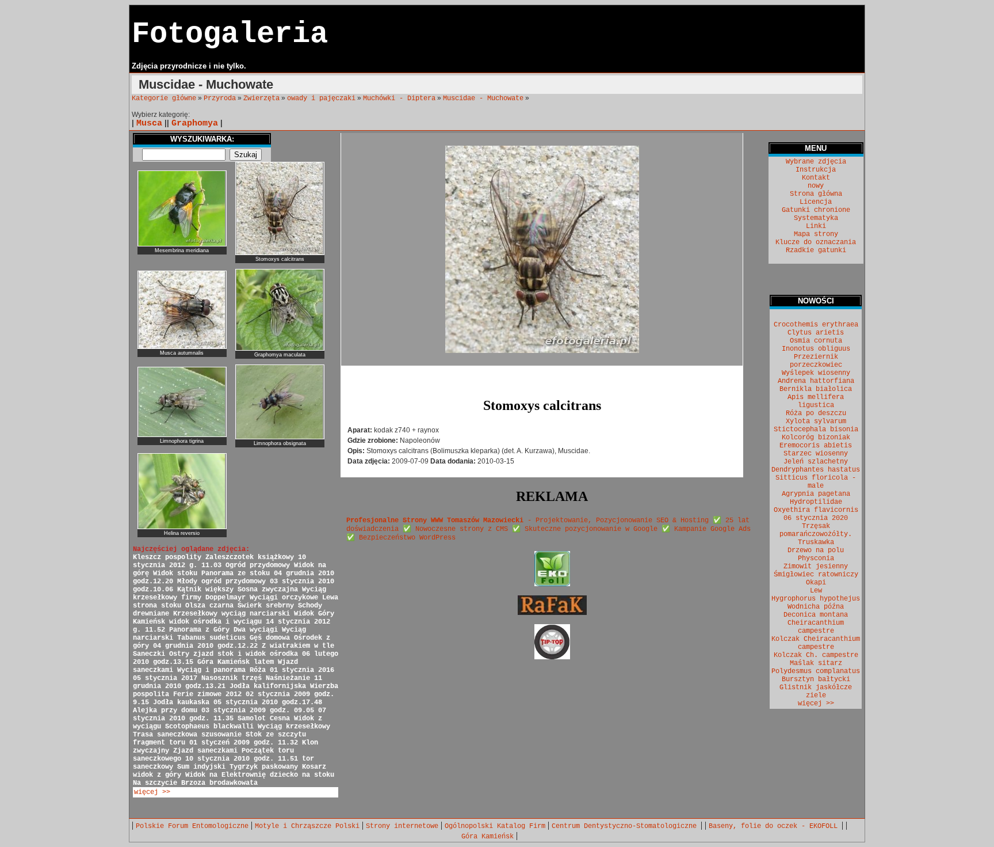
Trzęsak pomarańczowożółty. (815, 530)
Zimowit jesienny (815, 567)
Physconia (816, 558)
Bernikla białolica (815, 389)
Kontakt (816, 178)
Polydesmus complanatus (815, 671)
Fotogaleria (230, 34)
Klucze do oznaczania (815, 242)
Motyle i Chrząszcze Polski (307, 826)
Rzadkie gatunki (816, 250)
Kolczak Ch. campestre (816, 655)
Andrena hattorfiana (816, 381)
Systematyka (816, 218)
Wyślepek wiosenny (816, 373)
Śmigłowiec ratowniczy (816, 575)
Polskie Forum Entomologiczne (192, 826)
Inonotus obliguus (816, 349)
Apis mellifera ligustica (815, 401)
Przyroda (220, 98)
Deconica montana (815, 615)
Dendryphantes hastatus (815, 470)
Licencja (816, 202)
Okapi (816, 583)
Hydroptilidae (816, 502)
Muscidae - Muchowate (483, 98)
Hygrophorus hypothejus (815, 599)
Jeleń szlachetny (815, 462)
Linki (816, 226)
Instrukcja (816, 170)
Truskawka (816, 542)
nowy (816, 186)
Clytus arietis (815, 333)
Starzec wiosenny (815, 454)
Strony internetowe (402, 826)
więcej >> (152, 792)
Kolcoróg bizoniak (816, 438)
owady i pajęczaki (321, 98)
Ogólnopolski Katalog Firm (495, 826)
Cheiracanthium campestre (815, 627)
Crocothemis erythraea (816, 325)
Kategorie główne (164, 98)
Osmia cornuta (816, 341)
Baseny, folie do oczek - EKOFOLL (775, 826)
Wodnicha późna (815, 607)
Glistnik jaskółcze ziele (815, 691)
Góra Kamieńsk (487, 837)
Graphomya (194, 123)
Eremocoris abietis (815, 446)
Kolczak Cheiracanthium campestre (815, 643)
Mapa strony (816, 234)
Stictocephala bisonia (816, 430)
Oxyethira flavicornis (816, 510)
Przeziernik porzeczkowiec (816, 361)
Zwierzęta (261, 98)
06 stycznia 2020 (815, 518)
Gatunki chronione (816, 210)
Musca (149, 123)
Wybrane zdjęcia (816, 162)
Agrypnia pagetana (816, 494)
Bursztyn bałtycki (816, 679)
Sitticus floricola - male (815, 482)
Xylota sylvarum (816, 421)
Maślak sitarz (816, 663)
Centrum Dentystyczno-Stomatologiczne (626, 826)
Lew (816, 591)
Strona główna (816, 194)
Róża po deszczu (816, 413)
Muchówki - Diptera (399, 98)
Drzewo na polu (815, 550)
